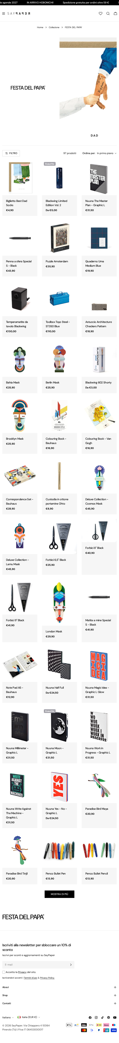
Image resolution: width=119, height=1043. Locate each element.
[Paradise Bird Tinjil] (19, 850)
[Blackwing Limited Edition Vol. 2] (59, 177)
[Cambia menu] (3, 13)
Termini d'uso (30, 977)
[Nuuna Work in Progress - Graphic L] (99, 724)
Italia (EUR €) (29, 1017)
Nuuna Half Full (55, 688)
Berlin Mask (52, 382)
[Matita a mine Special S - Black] (99, 597)
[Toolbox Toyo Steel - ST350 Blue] (59, 298)
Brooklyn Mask (15, 439)
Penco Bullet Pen (56, 873)
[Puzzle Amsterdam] (59, 238)
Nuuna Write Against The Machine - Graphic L (18, 813)
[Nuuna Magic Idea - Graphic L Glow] (99, 664)
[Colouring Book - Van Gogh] (99, 415)
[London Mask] (59, 602)
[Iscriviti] (71, 964)
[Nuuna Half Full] (59, 664)
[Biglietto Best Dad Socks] (19, 177)
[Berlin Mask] (59, 359)
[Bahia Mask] (19, 359)
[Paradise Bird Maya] (99, 785)
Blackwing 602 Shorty (98, 382)
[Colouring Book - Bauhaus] (59, 415)
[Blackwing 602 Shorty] (99, 359)
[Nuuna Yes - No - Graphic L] (59, 785)
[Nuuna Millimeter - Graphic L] (19, 724)
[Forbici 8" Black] (99, 530)
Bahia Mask (13, 382)
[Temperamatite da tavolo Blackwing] (19, 298)
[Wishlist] (100, 13)
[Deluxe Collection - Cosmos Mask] (99, 476)
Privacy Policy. (47, 977)
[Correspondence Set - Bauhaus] (19, 476)
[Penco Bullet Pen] (59, 850)
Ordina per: (88, 153)
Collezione (54, 27)
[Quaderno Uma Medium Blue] (99, 238)
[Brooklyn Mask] (19, 415)
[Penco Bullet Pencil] (99, 850)
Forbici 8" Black (94, 548)
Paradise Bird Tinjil (17, 873)
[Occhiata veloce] (33, 167)
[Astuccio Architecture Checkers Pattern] (99, 298)
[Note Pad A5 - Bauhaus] (19, 664)
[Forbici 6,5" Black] (59, 536)
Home (40, 27)
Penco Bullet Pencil (96, 873)
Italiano (6, 1017)
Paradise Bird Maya (96, 809)
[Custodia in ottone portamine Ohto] (59, 476)
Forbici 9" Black (15, 620)
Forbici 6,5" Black (56, 560)
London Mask (54, 631)
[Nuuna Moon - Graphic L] (59, 724)
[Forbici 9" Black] (19, 597)
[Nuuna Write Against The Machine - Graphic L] (19, 785)
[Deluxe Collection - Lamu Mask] (19, 536)
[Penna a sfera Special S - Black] (19, 238)
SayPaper (17, 1025)
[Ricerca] (108, 13)
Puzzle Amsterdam (57, 261)
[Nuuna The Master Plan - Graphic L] (99, 177)
